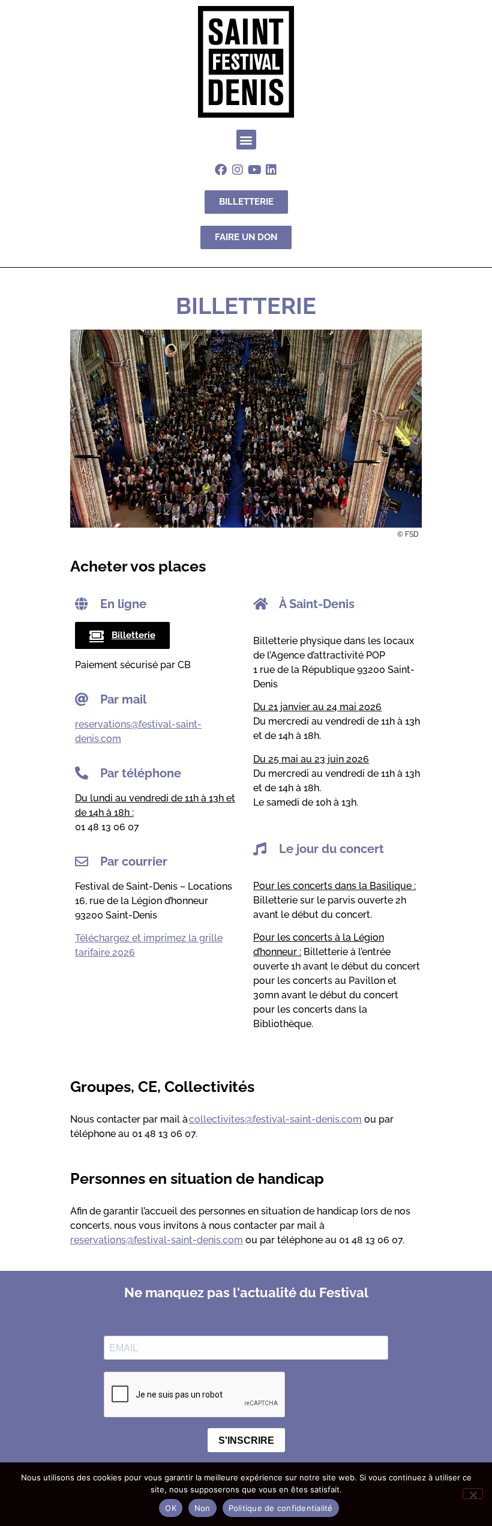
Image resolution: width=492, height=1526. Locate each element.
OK (170, 1508)
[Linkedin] (271, 169)
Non (202, 1508)
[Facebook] (220, 169)
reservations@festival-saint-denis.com (156, 1240)
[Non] (473, 1493)
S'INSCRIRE (246, 1440)
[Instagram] (237, 169)
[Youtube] (254, 169)
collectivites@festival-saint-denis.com (275, 1119)
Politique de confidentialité (281, 1508)
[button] (246, 139)
